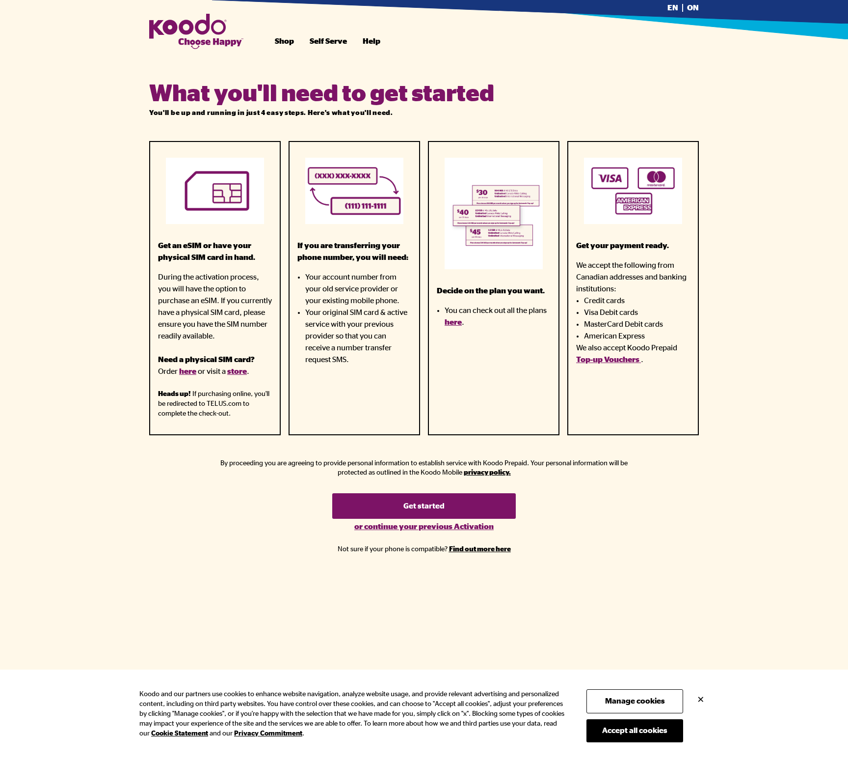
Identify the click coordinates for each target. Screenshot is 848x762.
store (237, 371)
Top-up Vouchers (608, 360)
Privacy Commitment (268, 733)
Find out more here (480, 549)
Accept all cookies (634, 730)
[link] (487, 472)
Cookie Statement (179, 733)
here (187, 371)
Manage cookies (635, 701)
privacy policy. (487, 472)
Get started (424, 506)
